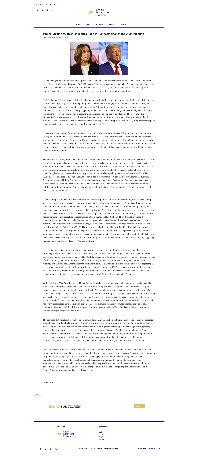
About (124, 25)
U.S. (88, 25)
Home (77, 25)
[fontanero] (65, 434)
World (99, 25)
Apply (111, 25)
